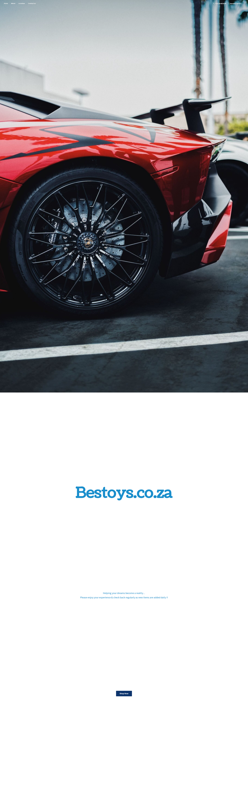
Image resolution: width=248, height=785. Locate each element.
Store (6, 3)
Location (22, 3)
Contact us (32, 3)
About (13, 3)
